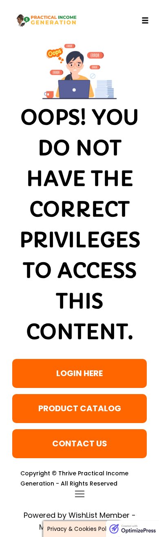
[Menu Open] (79, 494)
